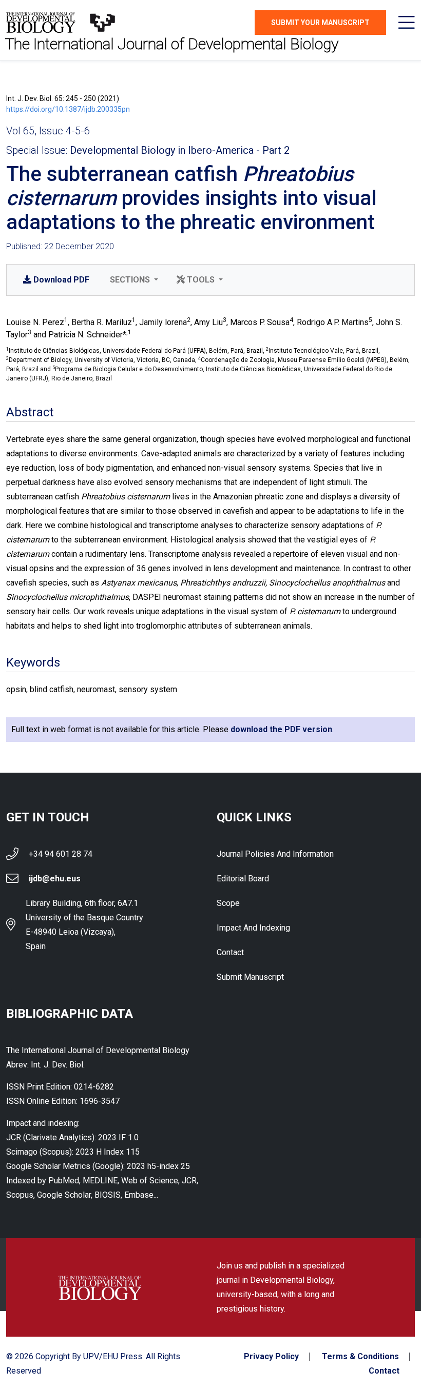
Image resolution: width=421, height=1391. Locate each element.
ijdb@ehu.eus (55, 878)
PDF (61, 280)
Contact (230, 952)
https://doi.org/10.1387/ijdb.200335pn (68, 109)
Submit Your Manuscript (320, 22)
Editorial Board (243, 878)
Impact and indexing (253, 928)
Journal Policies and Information (275, 854)
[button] (133, 280)
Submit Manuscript (250, 977)
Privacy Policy (271, 1357)
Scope (228, 903)
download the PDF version (281, 729)
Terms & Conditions (360, 1357)
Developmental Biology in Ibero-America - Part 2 (180, 150)
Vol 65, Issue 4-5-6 (48, 131)
